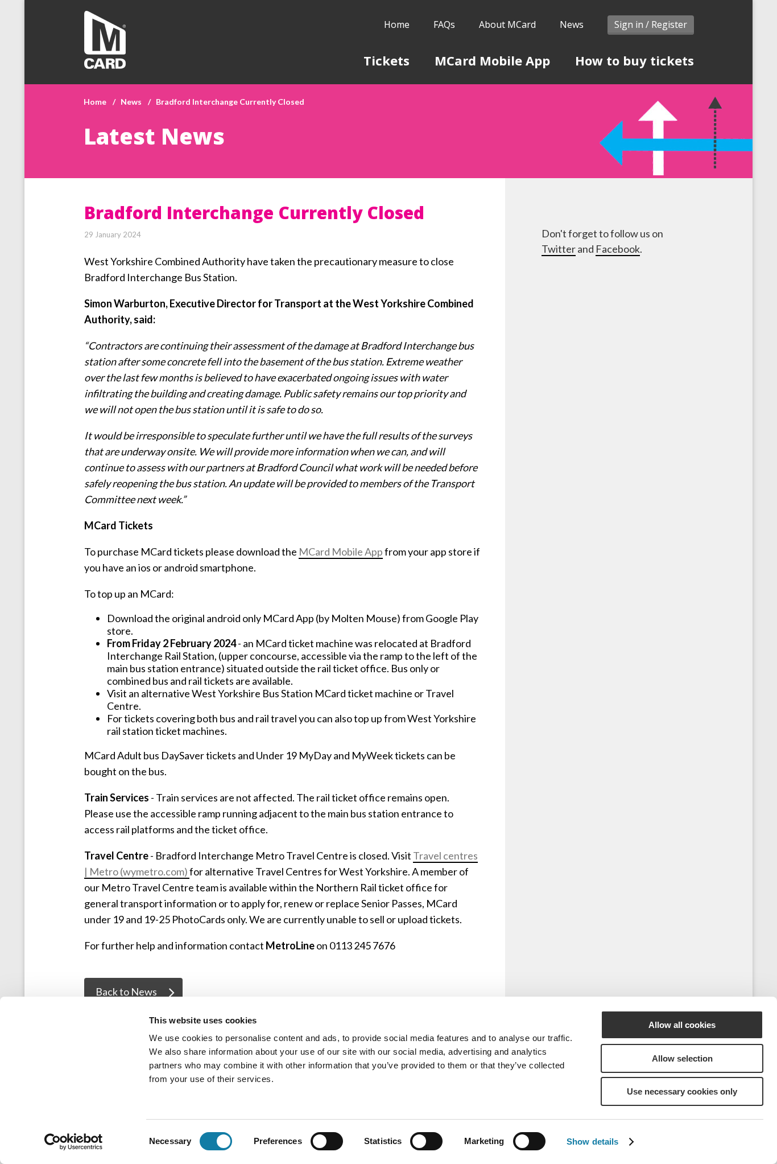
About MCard (507, 24)
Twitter (559, 248)
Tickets (386, 60)
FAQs (444, 24)
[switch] (327, 1141)
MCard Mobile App (492, 60)
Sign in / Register (650, 24)
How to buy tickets (634, 60)
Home (397, 24)
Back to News (126, 991)
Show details (592, 1141)
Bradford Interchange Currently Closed (230, 101)
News (572, 24)
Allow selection (682, 1058)
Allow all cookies (682, 1025)
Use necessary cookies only (682, 1091)
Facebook (618, 248)
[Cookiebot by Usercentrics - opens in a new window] (73, 1141)
